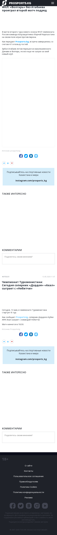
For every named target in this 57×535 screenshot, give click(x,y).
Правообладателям (28, 481)
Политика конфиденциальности (28, 492)
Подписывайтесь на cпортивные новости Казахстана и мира (28, 176)
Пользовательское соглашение (28, 476)
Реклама (28, 497)
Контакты (28, 471)
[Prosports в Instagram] (37, 506)
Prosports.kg (22, 317)
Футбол (5, 277)
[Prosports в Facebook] (13, 506)
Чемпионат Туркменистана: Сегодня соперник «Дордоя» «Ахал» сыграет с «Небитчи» (28, 285)
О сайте (28, 465)
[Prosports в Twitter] (21, 506)
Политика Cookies (28, 487)
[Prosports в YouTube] (45, 506)
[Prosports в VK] (29, 506)
